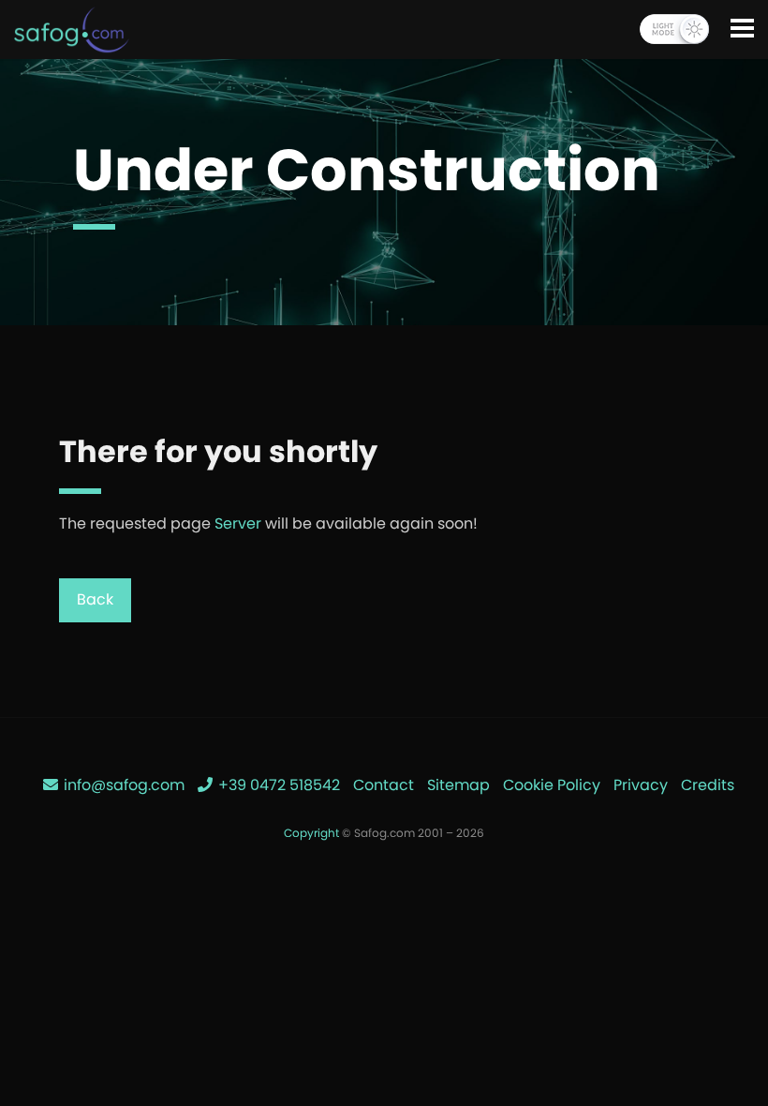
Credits (707, 785)
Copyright (311, 833)
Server (237, 523)
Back (95, 599)
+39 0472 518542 (277, 785)
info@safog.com (122, 785)
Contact (383, 785)
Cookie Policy (551, 785)
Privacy (640, 785)
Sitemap (458, 785)
